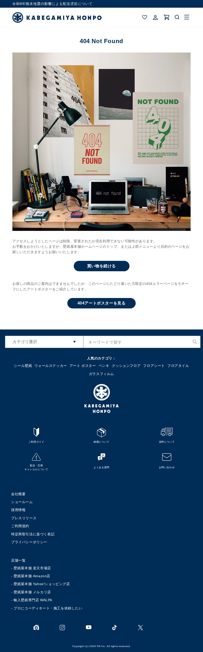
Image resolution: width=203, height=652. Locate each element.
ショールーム (22, 502)
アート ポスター (83, 366)
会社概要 (18, 494)
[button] (177, 17)
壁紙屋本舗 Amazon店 (32, 576)
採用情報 (18, 510)
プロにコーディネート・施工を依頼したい (48, 608)
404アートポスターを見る (101, 303)
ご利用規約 (20, 526)
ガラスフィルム (101, 374)
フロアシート (154, 366)
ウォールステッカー (50, 366)
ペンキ (104, 366)
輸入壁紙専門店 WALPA (33, 600)
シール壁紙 (23, 366)
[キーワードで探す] (194, 342)
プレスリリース (23, 518)
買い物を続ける (101, 266)
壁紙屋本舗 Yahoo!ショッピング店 (42, 584)
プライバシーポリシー (29, 542)
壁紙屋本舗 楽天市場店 (32, 568)
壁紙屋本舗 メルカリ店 (32, 592)
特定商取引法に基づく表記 (32, 534)
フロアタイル (178, 366)
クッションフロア (126, 366)
